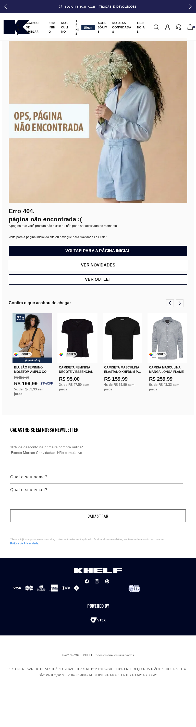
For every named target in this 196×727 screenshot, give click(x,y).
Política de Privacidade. (24, 543)
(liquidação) (88, 28)
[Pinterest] (107, 581)
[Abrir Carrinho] (190, 27)
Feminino (52, 27)
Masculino (64, 27)
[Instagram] (97, 581)
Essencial (141, 27)
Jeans (18, 27)
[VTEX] (98, 620)
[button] (189, 7)
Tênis (77, 27)
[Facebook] (86, 581)
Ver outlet (98, 279)
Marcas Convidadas (121, 27)
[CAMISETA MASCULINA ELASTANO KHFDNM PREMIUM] (122, 338)
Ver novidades (98, 265)
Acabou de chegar (32, 27)
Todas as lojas (144, 675)
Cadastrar (98, 516)
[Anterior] (170, 303)
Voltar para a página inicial (98, 251)
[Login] (167, 27)
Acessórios (102, 27)
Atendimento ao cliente (109, 675)
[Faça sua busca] (156, 27)
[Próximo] (179, 303)
